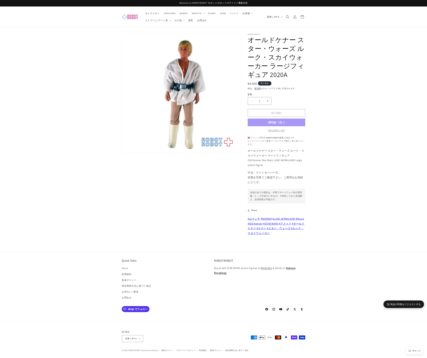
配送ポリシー (216, 350)
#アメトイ (285, 223)
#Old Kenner (255, 223)
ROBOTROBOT (134, 350)
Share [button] (254, 210)
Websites (266, 268)
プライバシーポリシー (186, 350)
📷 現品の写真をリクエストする (404, 304)
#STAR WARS (270, 223)
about (125, 268)
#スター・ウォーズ (278, 228)
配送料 (258, 88)
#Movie (300, 219)
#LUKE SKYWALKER (283, 219)
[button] (198, 13)
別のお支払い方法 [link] (276, 130)
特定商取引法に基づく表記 (136, 285)
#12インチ (254, 219)
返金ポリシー (129, 280)
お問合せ (126, 297)
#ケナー (261, 228)
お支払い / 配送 (130, 291)
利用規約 (126, 274)
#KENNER (266, 219)
